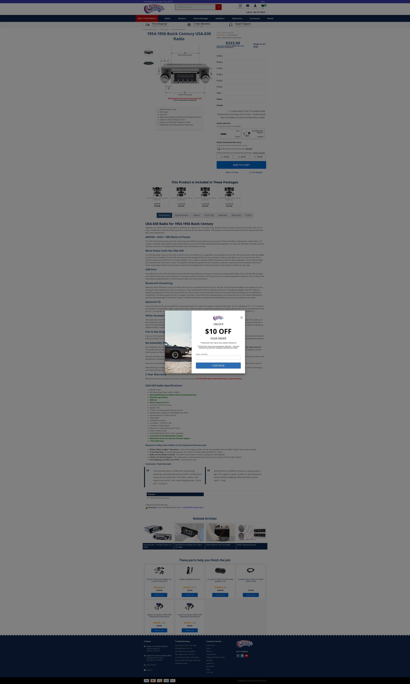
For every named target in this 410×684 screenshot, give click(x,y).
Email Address (202, 354)
